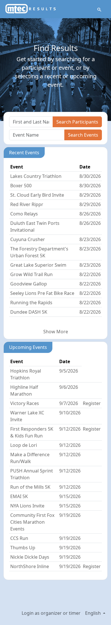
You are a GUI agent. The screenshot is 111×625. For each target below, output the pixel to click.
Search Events (83, 135)
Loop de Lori (23, 445)
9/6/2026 (68, 387)
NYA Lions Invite (27, 506)
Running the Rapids (31, 302)
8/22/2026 (90, 274)
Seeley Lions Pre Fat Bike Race (42, 293)
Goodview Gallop (28, 284)
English (93, 613)
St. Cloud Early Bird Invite (37, 195)
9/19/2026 (70, 515)
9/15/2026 (70, 496)
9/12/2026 (70, 429)
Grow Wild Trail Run (31, 274)
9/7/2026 (68, 403)
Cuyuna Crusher (27, 239)
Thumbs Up (22, 547)
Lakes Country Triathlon (35, 176)
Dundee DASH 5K (28, 312)
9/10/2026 (70, 413)
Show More (55, 331)
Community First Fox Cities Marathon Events (32, 522)
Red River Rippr (26, 204)
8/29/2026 (90, 195)
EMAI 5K (19, 496)
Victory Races (24, 403)
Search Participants (77, 122)
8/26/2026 (90, 214)
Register (92, 403)
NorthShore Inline (29, 566)
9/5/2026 (68, 371)
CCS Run (19, 538)
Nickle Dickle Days (29, 557)
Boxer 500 (21, 185)
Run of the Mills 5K (30, 487)
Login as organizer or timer (51, 613)
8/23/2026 (90, 239)
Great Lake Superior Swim (38, 265)
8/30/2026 (90, 176)
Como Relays (24, 214)
